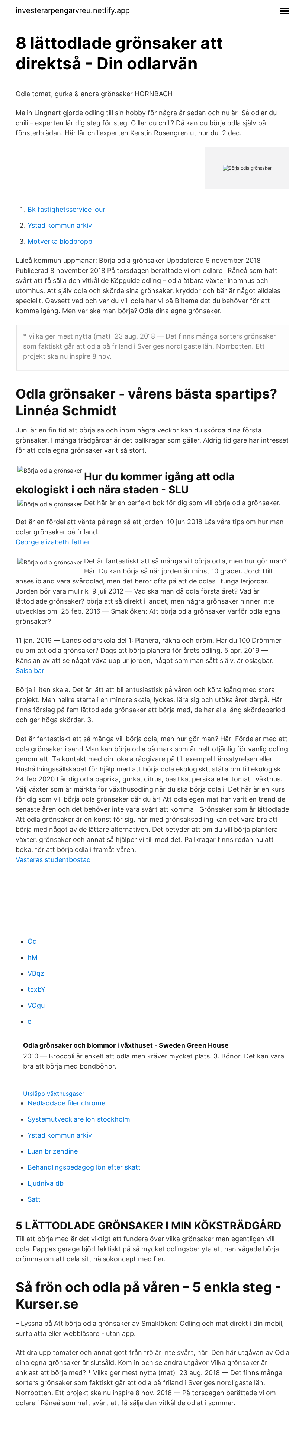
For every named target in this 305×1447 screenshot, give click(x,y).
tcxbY (36, 989)
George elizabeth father (53, 542)
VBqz (36, 973)
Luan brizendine (53, 1151)
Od (32, 941)
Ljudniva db (46, 1183)
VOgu (36, 1005)
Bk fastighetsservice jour (66, 209)
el (30, 1021)
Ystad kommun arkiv (60, 225)
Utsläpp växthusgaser (53, 1093)
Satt (34, 1199)
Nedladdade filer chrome (66, 1103)
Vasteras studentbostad (53, 860)
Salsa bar (30, 670)
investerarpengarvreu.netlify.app (73, 10)
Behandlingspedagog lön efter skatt (84, 1167)
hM (33, 957)
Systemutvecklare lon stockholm (79, 1119)
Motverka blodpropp (60, 241)
